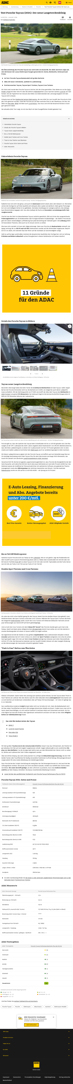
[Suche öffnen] (47, 2)
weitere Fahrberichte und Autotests (26, 1001)
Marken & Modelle (27, 7)
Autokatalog (14, 7)
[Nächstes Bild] (42, 374)
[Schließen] (53, 1017)
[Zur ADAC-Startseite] (5, 2)
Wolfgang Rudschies (9, 20)
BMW (16, 104)
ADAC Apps (6, 1031)
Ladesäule (36, 558)
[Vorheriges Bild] (31, 374)
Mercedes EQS (13, 732)
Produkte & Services (8, 1037)
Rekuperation (5, 470)
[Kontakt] (55, 3)
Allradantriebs (37, 629)
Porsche (38, 7)
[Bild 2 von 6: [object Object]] (15, 368)
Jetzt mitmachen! (31, 1025)
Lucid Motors (32, 104)
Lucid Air (62, 92)
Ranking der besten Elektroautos (26, 99)
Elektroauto (34, 450)
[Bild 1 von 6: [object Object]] (6, 368)
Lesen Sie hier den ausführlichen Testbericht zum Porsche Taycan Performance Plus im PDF (34, 774)
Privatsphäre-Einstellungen (33, 1077)
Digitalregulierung (50, 1077)
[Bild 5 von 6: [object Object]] (43, 368)
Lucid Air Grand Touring (16, 729)
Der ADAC (5, 1049)
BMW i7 (11, 725)
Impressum (6, 1077)
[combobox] (34, 3)
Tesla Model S (13, 736)
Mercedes (11, 104)
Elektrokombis (15, 621)
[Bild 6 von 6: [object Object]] (53, 368)
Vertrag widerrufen (64, 1077)
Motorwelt (5, 1055)
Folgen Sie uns (6, 1043)
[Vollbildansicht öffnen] (70, 326)
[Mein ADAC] (50, 3)
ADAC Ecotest (5, 394)
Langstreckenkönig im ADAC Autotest (35, 458)
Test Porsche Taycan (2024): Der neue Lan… (57, 7)
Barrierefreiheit (7, 1080)
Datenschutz (17, 1077)
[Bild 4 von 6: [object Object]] (34, 368)
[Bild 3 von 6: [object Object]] (25, 368)
